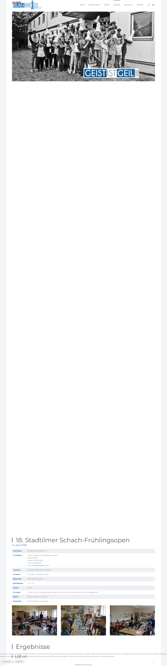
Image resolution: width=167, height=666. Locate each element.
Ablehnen (19, 661)
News (82, 5)
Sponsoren (128, 5)
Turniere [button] (116, 5)
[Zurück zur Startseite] (26, 5)
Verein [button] (106, 5)
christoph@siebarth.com (40, 565)
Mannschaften (94, 5)
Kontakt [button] (140, 5)
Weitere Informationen (83, 665)
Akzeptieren (7, 661)
